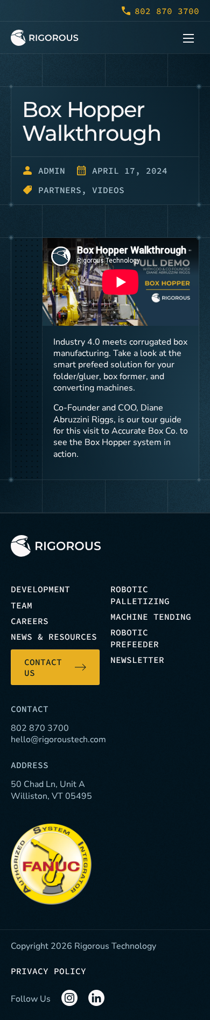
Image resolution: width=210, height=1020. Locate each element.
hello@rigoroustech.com (58, 739)
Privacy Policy (48, 971)
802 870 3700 (167, 10)
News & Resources (54, 636)
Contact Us (43, 667)
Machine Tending (150, 616)
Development (40, 589)
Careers (29, 620)
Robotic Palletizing (140, 595)
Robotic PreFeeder (134, 638)
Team (21, 605)
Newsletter (137, 659)
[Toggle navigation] (188, 38)
